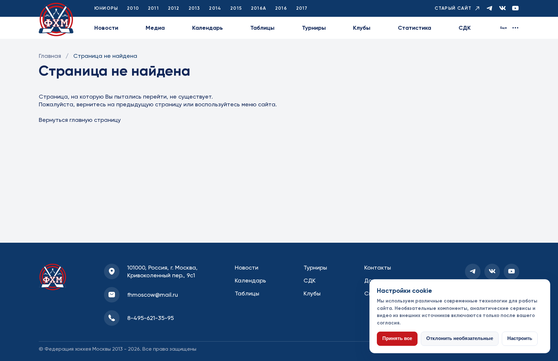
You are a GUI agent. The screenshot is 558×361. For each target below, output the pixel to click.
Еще (503, 28)
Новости (106, 27)
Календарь (207, 27)
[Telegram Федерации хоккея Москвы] (489, 9)
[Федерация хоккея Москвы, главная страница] (56, 20)
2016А (258, 8)
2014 (215, 8)
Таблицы (262, 27)
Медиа (155, 27)
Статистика (414, 27)
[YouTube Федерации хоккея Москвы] (515, 9)
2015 (236, 8)
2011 (153, 8)
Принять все (397, 338)
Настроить (519, 338)
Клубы (361, 27)
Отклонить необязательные (459, 338)
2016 (281, 8)
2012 (174, 8)
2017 (302, 8)
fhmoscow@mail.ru (152, 294)
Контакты (377, 267)
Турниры (314, 27)
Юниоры (106, 8)
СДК (465, 27)
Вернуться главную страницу (80, 119)
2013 (194, 8)
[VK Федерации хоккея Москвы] (502, 9)
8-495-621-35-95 (150, 317)
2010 (133, 8)
